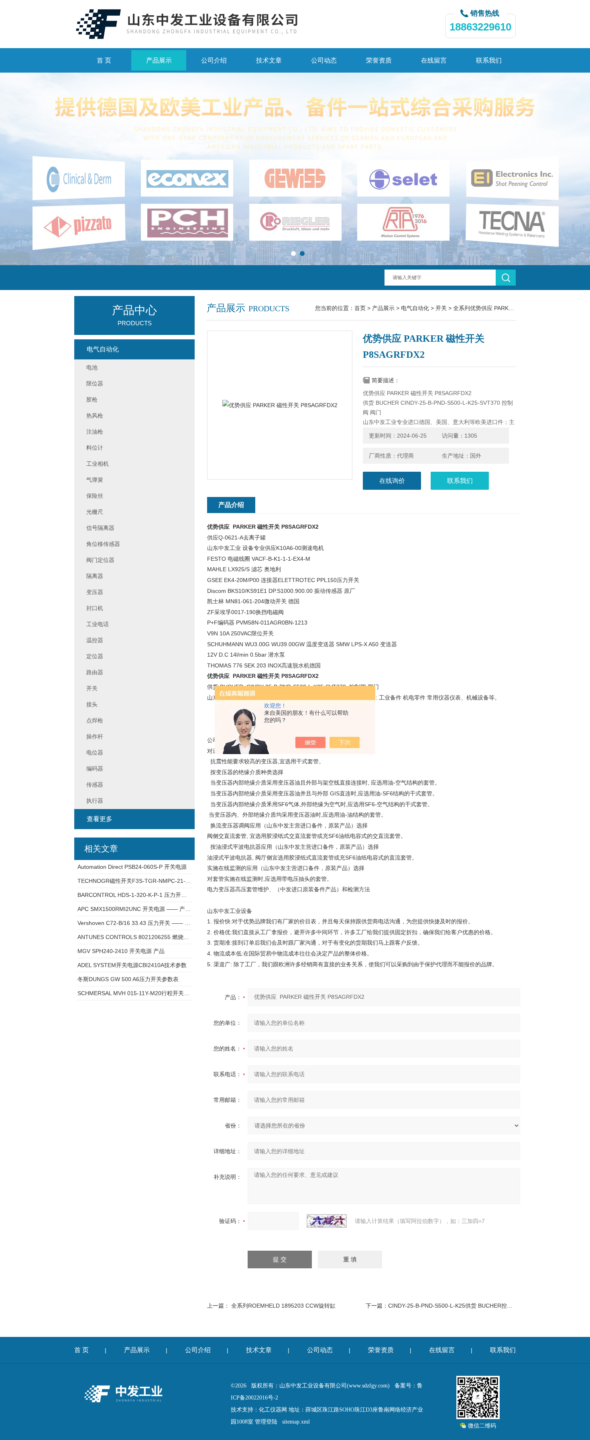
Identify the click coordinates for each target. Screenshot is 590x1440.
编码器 (94, 768)
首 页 (104, 60)
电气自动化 (415, 308)
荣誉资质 (379, 60)
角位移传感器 (103, 544)
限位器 (94, 383)
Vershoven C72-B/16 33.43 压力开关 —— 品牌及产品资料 (134, 923)
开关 (441, 308)
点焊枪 (94, 720)
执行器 (94, 800)
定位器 (94, 656)
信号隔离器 (100, 528)
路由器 (94, 672)
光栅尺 (94, 512)
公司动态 (324, 60)
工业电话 (97, 624)
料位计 (94, 447)
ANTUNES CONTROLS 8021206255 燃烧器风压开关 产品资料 (134, 937)
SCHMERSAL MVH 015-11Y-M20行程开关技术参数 (134, 993)
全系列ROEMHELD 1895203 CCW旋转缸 (283, 1305)
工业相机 (97, 463)
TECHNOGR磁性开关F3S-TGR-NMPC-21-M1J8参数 (134, 881)
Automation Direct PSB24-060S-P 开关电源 (132, 867)
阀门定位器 (100, 560)
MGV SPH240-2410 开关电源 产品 (121, 951)
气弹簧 (94, 480)
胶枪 (92, 399)
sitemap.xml (296, 1422)
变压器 (94, 592)
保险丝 (94, 496)
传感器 (94, 784)
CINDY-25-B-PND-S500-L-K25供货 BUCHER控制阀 (453, 1305)
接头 (92, 704)
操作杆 (94, 736)
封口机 (94, 608)
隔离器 (94, 576)
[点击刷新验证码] (327, 1221)
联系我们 (489, 60)
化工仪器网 (273, 1410)
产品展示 (159, 60)
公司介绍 (214, 60)
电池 (92, 367)
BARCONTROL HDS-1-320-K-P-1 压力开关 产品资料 (134, 895)
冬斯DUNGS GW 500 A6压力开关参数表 (128, 979)
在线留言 (434, 60)
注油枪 (94, 431)
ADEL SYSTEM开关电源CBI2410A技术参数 (132, 965)
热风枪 (94, 415)
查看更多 (99, 818)
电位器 (94, 752)
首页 (360, 308)
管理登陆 (266, 1422)
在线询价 (392, 480)
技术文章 (269, 60)
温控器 (94, 640)
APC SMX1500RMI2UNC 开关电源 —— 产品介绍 (134, 909)
